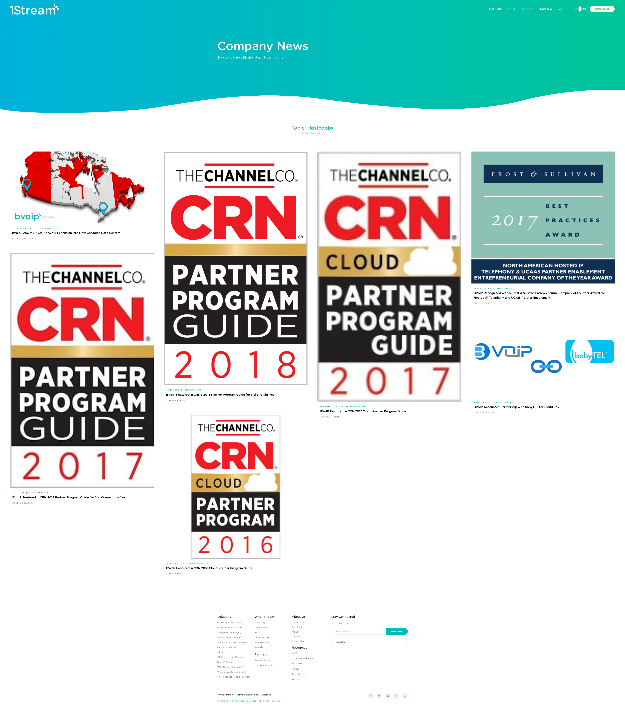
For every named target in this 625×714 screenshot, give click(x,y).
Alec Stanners (193, 390)
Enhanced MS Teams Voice (232, 642)
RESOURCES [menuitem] (545, 8)
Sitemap (266, 694)
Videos (295, 668)
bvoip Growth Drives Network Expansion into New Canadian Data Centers (66, 233)
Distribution (298, 641)
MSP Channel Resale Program (233, 676)
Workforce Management (230, 666)
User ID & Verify (226, 661)
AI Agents (223, 651)
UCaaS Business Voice (229, 622)
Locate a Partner (264, 665)
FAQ (257, 632)
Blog (294, 652)
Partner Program (264, 660)
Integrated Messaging (229, 632)
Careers (296, 636)
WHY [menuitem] (561, 8)
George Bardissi (47, 228)
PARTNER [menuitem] (527, 8)
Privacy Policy (225, 694)
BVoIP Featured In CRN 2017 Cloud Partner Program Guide (363, 411)
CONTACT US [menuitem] (602, 8)
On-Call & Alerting (227, 647)
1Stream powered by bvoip (241, 700)
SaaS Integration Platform (231, 637)
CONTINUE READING (22, 238)
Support (296, 679)
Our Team (297, 626)
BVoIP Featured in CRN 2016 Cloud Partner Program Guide (209, 568)
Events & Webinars (302, 657)
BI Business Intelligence (230, 656)
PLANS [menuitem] (511, 8)
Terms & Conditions (247, 694)
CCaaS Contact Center (230, 627)
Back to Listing (313, 133)
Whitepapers (262, 642)
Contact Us (298, 622)
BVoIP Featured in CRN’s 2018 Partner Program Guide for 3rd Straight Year (221, 395)
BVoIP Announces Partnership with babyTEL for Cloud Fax (516, 407)
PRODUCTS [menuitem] (495, 8)
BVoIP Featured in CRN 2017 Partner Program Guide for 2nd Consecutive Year (69, 497)
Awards (259, 647)
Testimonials (261, 627)
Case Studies (262, 637)
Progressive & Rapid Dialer (232, 671)
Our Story (260, 622)
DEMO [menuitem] (583, 8)
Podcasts (297, 663)
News (295, 631)
